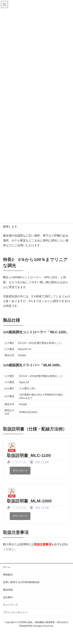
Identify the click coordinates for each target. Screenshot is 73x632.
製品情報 (8, 589)
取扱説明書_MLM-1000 (29, 501)
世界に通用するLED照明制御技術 (21, 582)
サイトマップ (10, 604)
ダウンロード (20, 470)
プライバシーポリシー (15, 612)
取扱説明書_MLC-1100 (29, 455)
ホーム (6, 567)
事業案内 (8, 574)
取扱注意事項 (42, 544)
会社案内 (8, 597)
